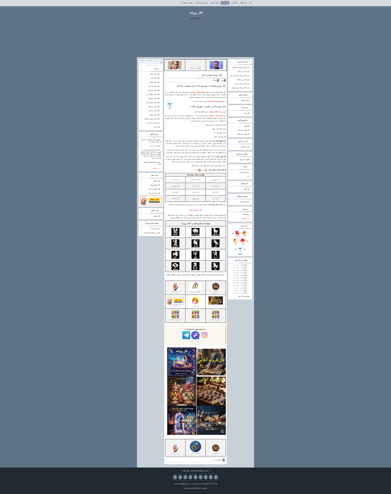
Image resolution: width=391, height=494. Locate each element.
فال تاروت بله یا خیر (154, 123)
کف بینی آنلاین (245, 147)
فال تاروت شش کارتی (153, 102)
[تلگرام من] (211, 477)
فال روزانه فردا (155, 228)
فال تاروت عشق (155, 114)
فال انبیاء (246, 113)
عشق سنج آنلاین (244, 202)
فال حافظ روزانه (155, 185)
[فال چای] (211, 420)
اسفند (196, 170)
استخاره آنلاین (214, 3)
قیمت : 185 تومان (151, 63)
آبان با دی (215, 198)
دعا (248, 176)
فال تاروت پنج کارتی (153, 98)
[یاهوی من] (216, 477)
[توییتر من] (190, 477)
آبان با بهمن (195, 198)
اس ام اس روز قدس (243, 71)
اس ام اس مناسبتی (201, 3)
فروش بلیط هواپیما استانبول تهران (152, 163)
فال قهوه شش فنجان (243, 134)
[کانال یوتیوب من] (180, 477)
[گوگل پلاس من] (185, 477)
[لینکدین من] (175, 477)
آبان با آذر (175, 192)
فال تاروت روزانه (154, 74)
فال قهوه (246, 126)
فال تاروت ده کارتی (154, 110)
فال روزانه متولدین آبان (212, 75)
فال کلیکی (246, 189)
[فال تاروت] (211, 362)
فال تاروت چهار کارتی (153, 94)
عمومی (215, 460)
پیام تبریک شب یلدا (154, 193)
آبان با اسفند (175, 198)
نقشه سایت (187, 488)
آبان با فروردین (215, 179)
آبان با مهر (216, 192)
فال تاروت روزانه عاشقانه (152, 119)
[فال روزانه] (181, 362)
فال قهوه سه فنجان (243, 130)
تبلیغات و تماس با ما (187, 3)
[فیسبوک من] (206, 477)
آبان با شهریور (175, 186)
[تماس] (195, 477)
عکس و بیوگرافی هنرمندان (152, 233)
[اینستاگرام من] (200, 477)
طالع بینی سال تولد (243, 296)
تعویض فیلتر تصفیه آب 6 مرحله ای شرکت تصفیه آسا (151, 140)
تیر (203, 170)
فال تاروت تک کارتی (153, 86)
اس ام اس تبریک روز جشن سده (239, 75)
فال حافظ (243, 3)
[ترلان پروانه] (195, 68)
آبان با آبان (195, 192)
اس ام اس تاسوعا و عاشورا (241, 67)
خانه (250, 3)
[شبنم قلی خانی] (174, 65)
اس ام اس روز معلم (243, 79)
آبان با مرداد (195, 186)
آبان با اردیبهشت (195, 179)
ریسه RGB (246, 214)
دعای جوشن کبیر (244, 172)
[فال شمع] (181, 391)
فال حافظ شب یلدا (154, 189)
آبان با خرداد (175, 179)
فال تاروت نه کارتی (154, 106)
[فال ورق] (181, 420)
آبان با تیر (215, 186)
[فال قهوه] (211, 391)
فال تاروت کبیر (155, 78)
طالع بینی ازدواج (244, 159)
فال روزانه (225, 3)
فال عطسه (156, 216)
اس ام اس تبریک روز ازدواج (241, 87)
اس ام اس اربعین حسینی (241, 83)
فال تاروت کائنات (154, 82)
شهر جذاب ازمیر (155, 146)
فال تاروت (234, 3)
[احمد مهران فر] (216, 65)
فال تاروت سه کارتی (153, 90)
